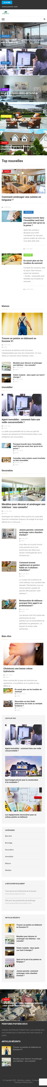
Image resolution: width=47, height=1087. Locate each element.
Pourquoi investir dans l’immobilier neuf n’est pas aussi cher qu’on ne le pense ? (34, 222)
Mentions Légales (24, 1080)
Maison (4, 143)
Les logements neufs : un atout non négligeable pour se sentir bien (22, 41)
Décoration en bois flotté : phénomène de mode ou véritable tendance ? (28, 703)
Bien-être (28, 255)
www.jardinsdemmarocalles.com (18, 903)
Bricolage (8, 843)
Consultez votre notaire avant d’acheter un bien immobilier (29, 459)
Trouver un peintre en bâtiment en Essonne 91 (19, 339)
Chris (5, 347)
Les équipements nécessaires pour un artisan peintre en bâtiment (20, 816)
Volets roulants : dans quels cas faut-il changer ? (28, 376)
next (45, 1005)
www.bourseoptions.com (15, 894)
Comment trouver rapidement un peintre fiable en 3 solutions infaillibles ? (29, 566)
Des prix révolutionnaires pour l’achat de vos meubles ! (19, 94)
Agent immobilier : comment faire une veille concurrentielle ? (18, 67)
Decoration (6, 116)
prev (2, 1005)
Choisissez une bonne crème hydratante (18, 670)
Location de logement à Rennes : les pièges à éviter (17, 147)
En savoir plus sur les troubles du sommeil (33, 261)
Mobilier (5, 89)
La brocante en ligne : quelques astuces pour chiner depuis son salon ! (23, 1004)
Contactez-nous (38, 1080)
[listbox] (23, 1005)
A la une (7, 2)
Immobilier (5, 36)
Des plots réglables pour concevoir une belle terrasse (18, 121)
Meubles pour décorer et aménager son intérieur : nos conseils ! (27, 364)
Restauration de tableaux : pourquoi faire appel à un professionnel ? (31, 603)
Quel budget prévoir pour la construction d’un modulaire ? (21, 781)
